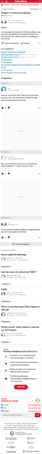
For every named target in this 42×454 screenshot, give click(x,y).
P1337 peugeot (6, 70)
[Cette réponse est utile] (2, 108)
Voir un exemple (34, 405)
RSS (25, 425)
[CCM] (31, 438)
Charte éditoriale (26, 423)
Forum (7, 5)
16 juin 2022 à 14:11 (13, 225)
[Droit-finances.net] (31, 443)
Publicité (35, 423)
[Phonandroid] (31, 451)
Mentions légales (9, 429)
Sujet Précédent (8, 9)
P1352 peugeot (6, 62)
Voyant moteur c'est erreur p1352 (13, 73)
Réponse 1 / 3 (6, 83)
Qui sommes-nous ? (10, 423)
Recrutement (31, 425)
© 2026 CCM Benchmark (31, 429)
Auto (4, 408)
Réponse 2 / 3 (6, 152)
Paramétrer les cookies (24, 427)
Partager (26, 43)
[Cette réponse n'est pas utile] (8, 108)
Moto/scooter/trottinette (30, 5)
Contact (9, 425)
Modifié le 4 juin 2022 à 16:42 (16, 159)
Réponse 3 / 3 (6, 218)
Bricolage (5, 411)
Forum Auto (15, 5)
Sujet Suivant (34, 9)
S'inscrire (21, 387)
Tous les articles (18, 425)
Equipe (19, 423)
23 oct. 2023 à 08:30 (20, 22)
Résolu (5, 15)
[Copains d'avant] (11, 447)
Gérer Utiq (35, 427)
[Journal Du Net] (11, 443)
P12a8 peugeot (6, 60)
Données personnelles (10, 427)
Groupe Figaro (19, 429)
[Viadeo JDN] (31, 447)
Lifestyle (5, 405)
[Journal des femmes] (11, 438)
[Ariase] (11, 451)
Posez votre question (11, 43)
